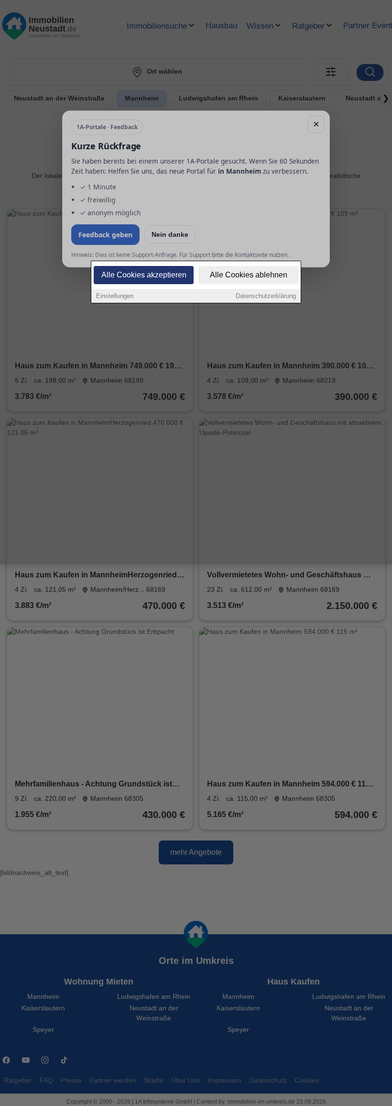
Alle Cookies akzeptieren (143, 275)
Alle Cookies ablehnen (248, 275)
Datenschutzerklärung (266, 295)
